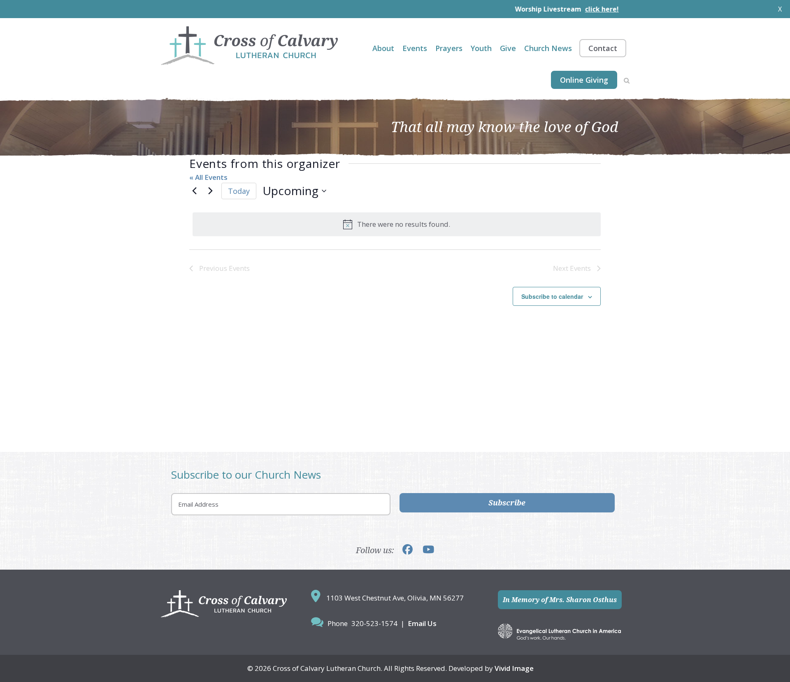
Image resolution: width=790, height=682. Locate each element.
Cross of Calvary (249, 45)
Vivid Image (514, 668)
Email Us (422, 623)
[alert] (397, 224)
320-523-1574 (374, 623)
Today (239, 191)
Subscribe (506, 502)
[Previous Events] (194, 191)
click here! (577, 9)
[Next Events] (210, 191)
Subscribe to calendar (552, 296)
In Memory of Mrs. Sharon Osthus (560, 599)
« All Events (208, 177)
